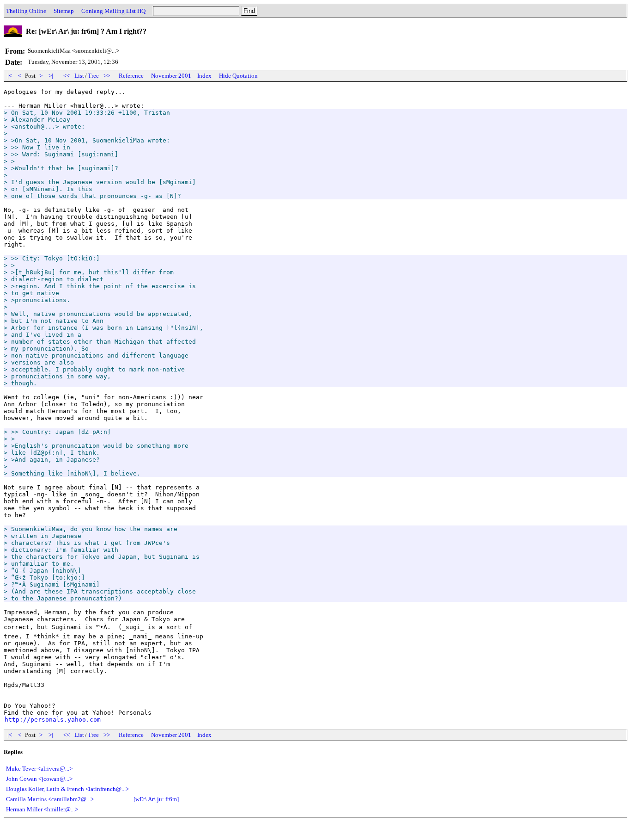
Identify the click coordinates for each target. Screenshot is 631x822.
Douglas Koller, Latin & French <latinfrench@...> (67, 788)
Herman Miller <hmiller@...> (42, 809)
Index (204, 75)
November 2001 (171, 75)
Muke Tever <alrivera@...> (39, 768)
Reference (131, 75)
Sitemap (64, 10)
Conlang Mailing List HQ (113, 10)
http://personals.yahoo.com (53, 719)
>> (106, 75)
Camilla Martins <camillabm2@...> (50, 799)
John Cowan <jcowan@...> (39, 778)
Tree (93, 75)
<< (66, 75)
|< (9, 75)
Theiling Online (26, 10)
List (79, 75)
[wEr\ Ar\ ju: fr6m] (156, 799)
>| (51, 75)
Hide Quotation (238, 75)
